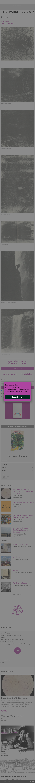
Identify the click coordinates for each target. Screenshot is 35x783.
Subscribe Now (17, 397)
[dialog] (17, 391)
